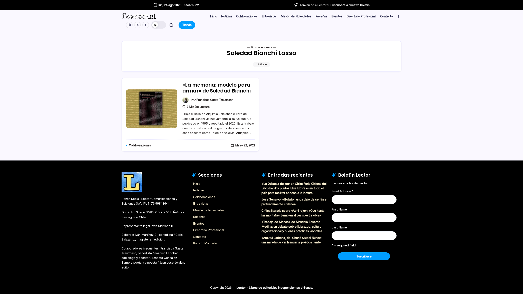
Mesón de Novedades (209, 210)
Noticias (199, 190)
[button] (158, 25)
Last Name (339, 227)
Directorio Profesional (208, 230)
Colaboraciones (204, 197)
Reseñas (199, 217)
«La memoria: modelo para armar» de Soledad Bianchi (216, 87)
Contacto (199, 237)
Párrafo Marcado (205, 243)
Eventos (199, 223)
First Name (339, 209)
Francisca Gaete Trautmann (215, 99)
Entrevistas (201, 203)
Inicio (196, 184)
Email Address (342, 191)
